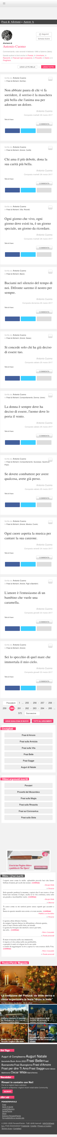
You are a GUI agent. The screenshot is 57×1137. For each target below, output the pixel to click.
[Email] (44, 130)
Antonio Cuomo (14, 46)
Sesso (28, 338)
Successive (31, 713)
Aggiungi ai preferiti (50, 79)
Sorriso (23, 81)
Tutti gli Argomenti (42, 721)
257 (42, 702)
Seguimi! (45, 34)
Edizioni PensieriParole (11, 1116)
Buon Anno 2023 (18, 1061)
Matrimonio (5, 1072)
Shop (4, 1113)
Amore (22, 150)
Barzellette (5, 1061)
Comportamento (26, 397)
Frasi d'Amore (42, 1064)
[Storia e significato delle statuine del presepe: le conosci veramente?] (42, 1014)
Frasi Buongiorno (23, 1064)
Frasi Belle (28, 754)
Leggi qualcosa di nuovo (17, 721)
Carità (28, 150)
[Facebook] (12, 130)
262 (27, 708)
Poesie (30, 55)
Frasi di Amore (28, 735)
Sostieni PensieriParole (28, 837)
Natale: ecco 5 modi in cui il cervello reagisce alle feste (12, 1040)
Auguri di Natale (28, 767)
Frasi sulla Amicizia (28, 741)
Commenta (44, 124)
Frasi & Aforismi (12, 81)
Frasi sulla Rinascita (28, 804)
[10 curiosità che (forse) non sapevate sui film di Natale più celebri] (42, 1033)
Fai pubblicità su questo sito (13, 1118)
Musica (29, 524)
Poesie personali (48, 935)
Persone (51, 888)
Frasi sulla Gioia (28, 817)
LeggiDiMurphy (8, 1109)
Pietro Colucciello (48, 932)
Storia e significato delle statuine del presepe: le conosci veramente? (40, 1020)
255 (27, 702)
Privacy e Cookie (44, 1126)
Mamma (51, 902)
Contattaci (17, 1128)
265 (50, 708)
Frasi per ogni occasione (22, 58)
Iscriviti (7, 1091)
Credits (33, 1126)
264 (42, 708)
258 (50, 702)
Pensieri (28, 785)
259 (4, 708)
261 (19, 708)
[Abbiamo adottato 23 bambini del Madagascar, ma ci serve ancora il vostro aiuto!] (14, 1014)
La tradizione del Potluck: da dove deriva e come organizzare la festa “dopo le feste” (28, 997)
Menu (4, 3)
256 (35, 702)
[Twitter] (28, 130)
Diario (47, 58)
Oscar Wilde (19, 1072)
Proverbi (38, 58)
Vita (21, 209)
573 (20, 713)
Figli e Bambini (32, 583)
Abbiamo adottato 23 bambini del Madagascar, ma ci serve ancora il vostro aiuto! (13, 1020)
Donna (36, 397)
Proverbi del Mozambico (28, 791)
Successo (37, 462)
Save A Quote (7, 1107)
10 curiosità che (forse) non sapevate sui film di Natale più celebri (42, 1039)
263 (34, 708)
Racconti (6, 58)
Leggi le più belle (27, 67)
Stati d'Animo (32, 1072)
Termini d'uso (6, 1128)
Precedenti (10, 702)
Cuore (35, 524)
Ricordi (27, 209)
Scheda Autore (44, 38)
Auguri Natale (36, 1056)
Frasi (4, 1104)
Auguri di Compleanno (13, 1056)
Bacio (22, 274)
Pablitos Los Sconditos (46, 913)
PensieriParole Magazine (15, 962)
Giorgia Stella (49, 885)
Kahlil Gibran (50, 1068)
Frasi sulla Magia (28, 798)
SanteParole (7, 1111)
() (28, 881)
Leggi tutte (48, 67)
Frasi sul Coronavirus (28, 811)
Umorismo (40, 55)
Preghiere (7, 60)
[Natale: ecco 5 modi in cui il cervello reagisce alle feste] (14, 1033)
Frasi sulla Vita (28, 747)
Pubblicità (25, 1126)
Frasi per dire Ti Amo (15, 1068)
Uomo (42, 397)
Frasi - (28, 3)
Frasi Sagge (28, 760)
